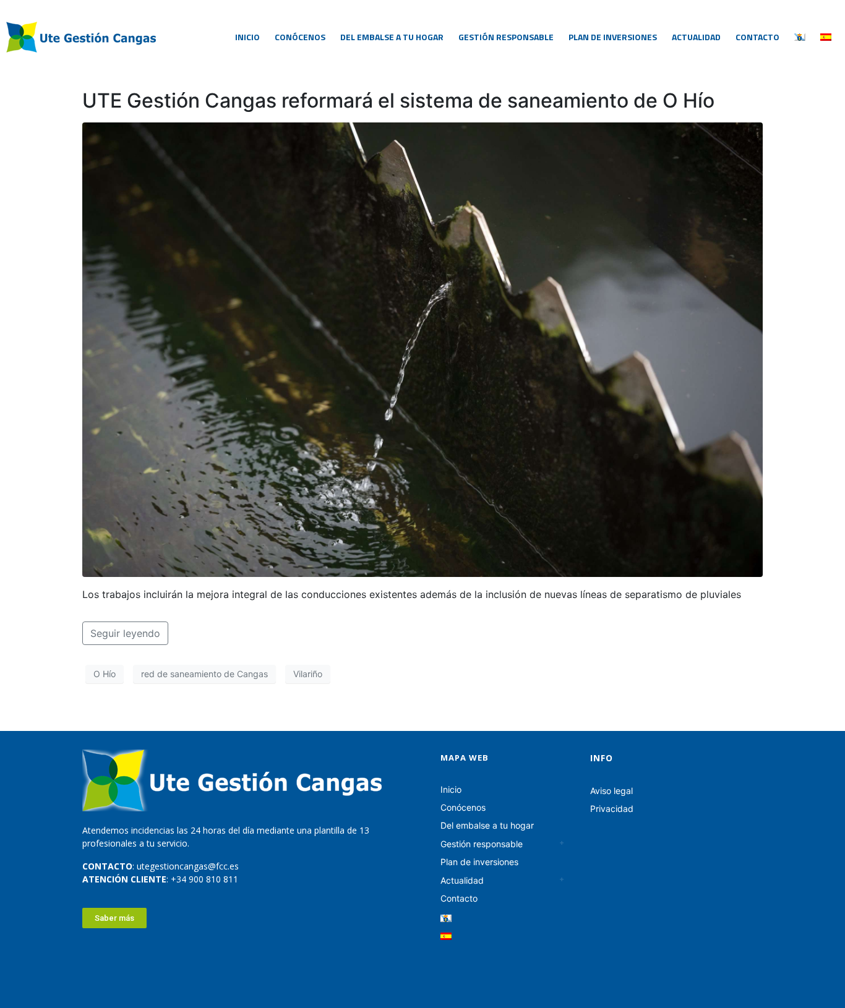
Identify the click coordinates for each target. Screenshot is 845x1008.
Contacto (757, 36)
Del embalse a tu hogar (392, 36)
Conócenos (300, 36)
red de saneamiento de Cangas (204, 673)
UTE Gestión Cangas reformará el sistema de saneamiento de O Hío (398, 100)
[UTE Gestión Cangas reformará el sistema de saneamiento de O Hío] (422, 349)
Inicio (247, 36)
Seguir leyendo (125, 633)
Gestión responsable (506, 36)
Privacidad (611, 808)
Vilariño (307, 673)
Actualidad (696, 36)
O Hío (104, 673)
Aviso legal (611, 790)
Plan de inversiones (612, 36)
